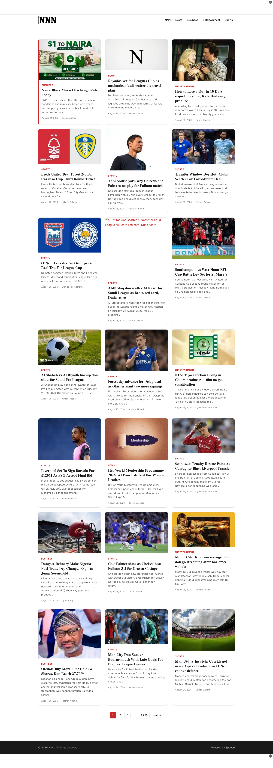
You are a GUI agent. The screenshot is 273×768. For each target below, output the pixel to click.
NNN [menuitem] (168, 19)
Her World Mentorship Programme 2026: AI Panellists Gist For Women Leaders (136, 474)
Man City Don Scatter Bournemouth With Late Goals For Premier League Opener (135, 659)
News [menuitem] (178, 19)
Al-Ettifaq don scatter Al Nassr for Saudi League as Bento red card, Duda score (135, 292)
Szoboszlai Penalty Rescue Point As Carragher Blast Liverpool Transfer (203, 466)
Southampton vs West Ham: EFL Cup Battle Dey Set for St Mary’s (201, 272)
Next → (157, 715)
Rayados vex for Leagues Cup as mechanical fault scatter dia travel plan (134, 85)
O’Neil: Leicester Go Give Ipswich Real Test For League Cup (67, 265)
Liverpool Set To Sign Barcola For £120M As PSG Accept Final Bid (67, 473)
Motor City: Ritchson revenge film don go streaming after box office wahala (202, 561)
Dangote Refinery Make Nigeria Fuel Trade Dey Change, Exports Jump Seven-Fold (67, 568)
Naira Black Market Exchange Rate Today (70, 92)
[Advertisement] (136, 7)
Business (47, 85)
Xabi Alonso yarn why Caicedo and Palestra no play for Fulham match (136, 183)
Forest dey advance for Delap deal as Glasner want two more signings (135, 384)
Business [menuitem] (192, 19)
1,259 (144, 715)
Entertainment (184, 86)
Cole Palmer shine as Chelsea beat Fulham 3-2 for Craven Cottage (134, 566)
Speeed (230, 747)
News (111, 75)
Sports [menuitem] (229, 19)
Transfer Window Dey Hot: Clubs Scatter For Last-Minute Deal (201, 176)
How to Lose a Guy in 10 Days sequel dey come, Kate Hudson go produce (201, 96)
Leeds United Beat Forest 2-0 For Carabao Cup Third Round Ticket (68, 176)
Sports (45, 169)
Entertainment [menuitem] (211, 19)
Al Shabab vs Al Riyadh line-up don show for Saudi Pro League (69, 377)
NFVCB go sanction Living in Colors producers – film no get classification (199, 379)
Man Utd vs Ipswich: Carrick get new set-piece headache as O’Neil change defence (201, 665)
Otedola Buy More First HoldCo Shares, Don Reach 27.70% (66, 671)
